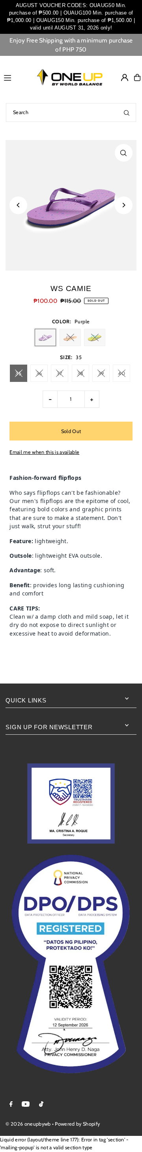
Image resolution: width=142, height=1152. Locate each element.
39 (101, 373)
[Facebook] (11, 1104)
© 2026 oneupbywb (28, 1124)
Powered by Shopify (77, 1124)
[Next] (124, 205)
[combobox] (71, 112)
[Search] (126, 112)
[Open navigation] (14, 77)
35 (18, 373)
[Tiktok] (41, 1104)
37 (60, 373)
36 (39, 373)
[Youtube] (26, 1104)
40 (121, 373)
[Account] (124, 77)
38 (80, 373)
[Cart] (137, 77)
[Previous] (18, 205)
